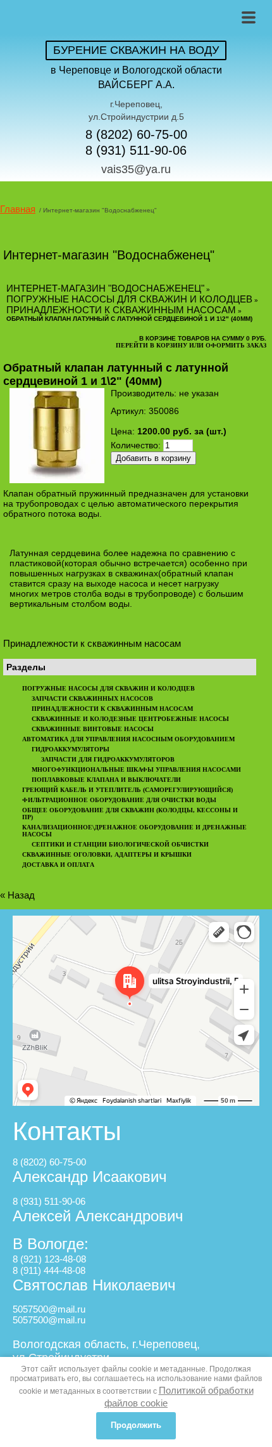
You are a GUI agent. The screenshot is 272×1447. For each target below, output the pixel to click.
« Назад (17, 895)
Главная (17, 209)
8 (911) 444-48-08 (49, 1270)
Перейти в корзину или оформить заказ (191, 345)
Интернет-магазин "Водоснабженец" (105, 288)
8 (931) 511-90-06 (136, 150)
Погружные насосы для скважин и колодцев (129, 299)
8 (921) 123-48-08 (49, 1259)
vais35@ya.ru (136, 169)
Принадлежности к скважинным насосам (121, 309)
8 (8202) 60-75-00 (136, 134)
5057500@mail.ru (49, 1309)
